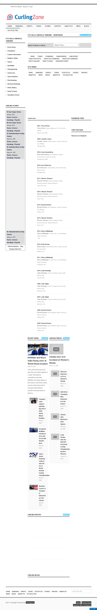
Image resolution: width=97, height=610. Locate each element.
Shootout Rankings (13, 84)
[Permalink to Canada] (33, 400)
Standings (10, 65)
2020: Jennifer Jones (44, 139)
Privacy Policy (86, 602)
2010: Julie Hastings (44, 270)
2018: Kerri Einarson (44, 165)
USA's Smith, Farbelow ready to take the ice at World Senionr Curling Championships (44, 464)
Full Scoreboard (13, 246)
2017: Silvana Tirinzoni (44, 178)
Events (29, 26)
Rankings (19, 26)
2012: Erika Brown (43, 244)
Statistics (66, 72)
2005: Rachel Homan (44, 323)
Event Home (11, 47)
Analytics (69, 26)
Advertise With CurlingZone (82, 605)
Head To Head (12, 91)
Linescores (11, 73)
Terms (78, 602)
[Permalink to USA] (33, 455)
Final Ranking (12, 80)
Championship (12, 69)
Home (10, 26)
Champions (11, 51)
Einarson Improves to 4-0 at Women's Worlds (63, 376)
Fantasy (57, 26)
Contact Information (14, 54)
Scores (48, 26)
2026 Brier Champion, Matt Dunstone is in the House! (64, 398)
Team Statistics (12, 76)
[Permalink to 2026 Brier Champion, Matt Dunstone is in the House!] (55, 393)
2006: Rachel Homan (44, 310)
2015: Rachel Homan (44, 205)
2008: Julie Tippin (43, 284)
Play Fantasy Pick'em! (16, 247)
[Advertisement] (15, 194)
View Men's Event (13, 95)
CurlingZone (30, 602)
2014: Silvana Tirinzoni (44, 218)
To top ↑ (93, 609)
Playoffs (17, 120)
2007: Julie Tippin (43, 297)
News (78, 26)
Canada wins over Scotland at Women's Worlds (59, 359)
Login (31, 6)
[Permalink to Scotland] (33, 430)
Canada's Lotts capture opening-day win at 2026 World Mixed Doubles (42, 408)
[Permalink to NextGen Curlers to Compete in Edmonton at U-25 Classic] (33, 487)
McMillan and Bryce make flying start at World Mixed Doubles (38, 360)
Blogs (86, 26)
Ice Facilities (13, 30)
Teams (38, 26)
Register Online (12, 58)
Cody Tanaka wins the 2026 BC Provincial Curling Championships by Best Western (65, 444)
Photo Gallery (12, 87)
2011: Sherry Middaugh (45, 257)
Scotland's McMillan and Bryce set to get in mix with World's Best (42, 436)
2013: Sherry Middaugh (45, 231)
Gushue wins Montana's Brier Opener (63, 419)
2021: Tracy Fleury (43, 126)
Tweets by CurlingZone (79, 136)
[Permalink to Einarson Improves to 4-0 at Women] (55, 373)
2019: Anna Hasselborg (45, 152)
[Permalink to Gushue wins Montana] (55, 416)
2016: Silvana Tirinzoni (44, 191)
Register (25, 6)
